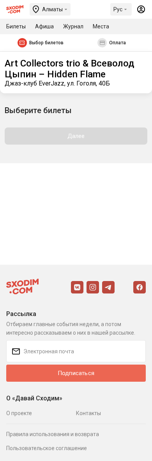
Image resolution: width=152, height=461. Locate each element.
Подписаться (76, 373)
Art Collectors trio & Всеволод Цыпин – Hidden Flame (69, 69)
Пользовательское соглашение (46, 448)
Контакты (88, 413)
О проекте (19, 413)
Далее (76, 136)
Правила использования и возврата (52, 434)
